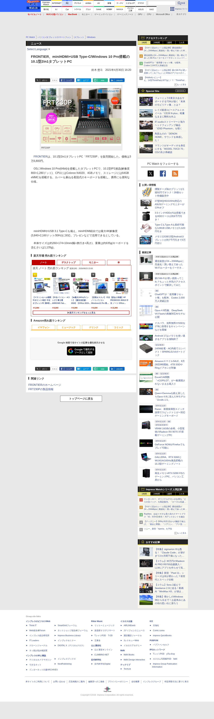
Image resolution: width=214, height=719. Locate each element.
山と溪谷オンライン (103, 650)
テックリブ (125, 665)
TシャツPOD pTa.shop (164, 654)
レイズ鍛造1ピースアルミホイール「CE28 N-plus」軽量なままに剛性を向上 (170, 113)
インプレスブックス (67, 659)
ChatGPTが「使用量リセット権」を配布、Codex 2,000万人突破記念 (170, 297)
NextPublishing (65, 664)
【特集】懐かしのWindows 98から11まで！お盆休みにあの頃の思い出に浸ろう (170, 600)
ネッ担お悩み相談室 (38, 650)
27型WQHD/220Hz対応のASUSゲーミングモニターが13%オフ (169, 204)
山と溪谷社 (96, 645)
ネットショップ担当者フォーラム (73, 630)
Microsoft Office (163, 14)
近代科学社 (96, 660)
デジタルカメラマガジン (40, 660)
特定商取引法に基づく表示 (177, 681)
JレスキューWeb (131, 640)
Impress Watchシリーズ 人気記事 (164, 489)
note (102, 80)
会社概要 (135, 681)
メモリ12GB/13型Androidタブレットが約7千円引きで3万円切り (170, 240)
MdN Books (129, 655)
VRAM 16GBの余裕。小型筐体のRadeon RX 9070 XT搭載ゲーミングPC (170, 431)
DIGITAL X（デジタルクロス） (71, 645)
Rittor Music (97, 621)
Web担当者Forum (37, 630)
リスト (54, 80)
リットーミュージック (104, 625)
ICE (151, 621)
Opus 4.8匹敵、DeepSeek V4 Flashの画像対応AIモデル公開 (170, 313)
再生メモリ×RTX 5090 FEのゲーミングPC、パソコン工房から (170, 476)
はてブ (86, 80)
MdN (122, 650)
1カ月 (181, 42)
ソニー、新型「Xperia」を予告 (158, 529)
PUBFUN (154, 640)
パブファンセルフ (161, 645)
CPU (149, 14)
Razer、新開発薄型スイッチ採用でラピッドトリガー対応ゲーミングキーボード (170, 412)
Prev (35, 290)
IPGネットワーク (157, 650)
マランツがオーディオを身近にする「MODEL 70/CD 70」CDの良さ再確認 (170, 148)
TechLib (127, 669)
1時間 (144, 42)
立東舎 (97, 640)
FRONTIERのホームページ (44, 384)
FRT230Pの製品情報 (41, 389)
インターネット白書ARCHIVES (43, 670)
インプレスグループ (152, 681)
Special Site (152, 91)
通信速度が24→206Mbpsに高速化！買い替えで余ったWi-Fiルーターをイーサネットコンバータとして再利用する (165, 58)
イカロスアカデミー (133, 645)
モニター (86, 14)
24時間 (156, 42)
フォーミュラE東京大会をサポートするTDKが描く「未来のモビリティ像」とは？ (170, 101)
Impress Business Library (69, 635)
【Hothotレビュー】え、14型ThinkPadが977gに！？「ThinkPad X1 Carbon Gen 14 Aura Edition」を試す (164, 80)
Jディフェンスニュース (134, 630)
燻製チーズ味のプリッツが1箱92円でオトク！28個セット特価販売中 (169, 192)
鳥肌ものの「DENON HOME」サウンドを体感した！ (169, 137)
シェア (69, 80)
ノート (43, 262)
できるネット (35, 665)
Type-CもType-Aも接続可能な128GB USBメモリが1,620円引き (170, 228)
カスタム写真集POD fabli (165, 659)
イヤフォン (43, 327)
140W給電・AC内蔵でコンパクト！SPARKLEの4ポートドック (170, 351)
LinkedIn (119, 80)
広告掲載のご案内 (77, 681)
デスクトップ (69, 262)
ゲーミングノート (125, 14)
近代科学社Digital (102, 664)
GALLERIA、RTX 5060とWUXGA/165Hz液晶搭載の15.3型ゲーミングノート (169, 460)
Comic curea (159, 630)
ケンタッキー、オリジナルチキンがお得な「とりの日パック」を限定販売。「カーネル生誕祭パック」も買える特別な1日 (165, 502)
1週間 (169, 42)
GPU (140, 14)
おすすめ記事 (153, 542)
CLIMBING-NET (101, 655)
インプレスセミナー (67, 640)
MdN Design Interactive (134, 660)
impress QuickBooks (162, 635)
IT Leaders (34, 640)
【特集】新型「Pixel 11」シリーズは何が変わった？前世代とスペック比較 (170, 576)
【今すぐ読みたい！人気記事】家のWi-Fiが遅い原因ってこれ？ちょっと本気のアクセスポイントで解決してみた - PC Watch (165, 73)
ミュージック (69, 327)
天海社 (156, 625)
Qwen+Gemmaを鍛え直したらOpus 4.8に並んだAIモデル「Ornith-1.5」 (170, 396)
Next (126, 290)
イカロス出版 (126, 621)
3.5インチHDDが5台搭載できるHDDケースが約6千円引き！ (170, 216)
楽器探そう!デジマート (104, 630)
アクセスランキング (156, 38)
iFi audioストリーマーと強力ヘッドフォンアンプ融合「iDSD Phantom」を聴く (170, 125)
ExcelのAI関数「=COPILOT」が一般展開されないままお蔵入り (170, 380)
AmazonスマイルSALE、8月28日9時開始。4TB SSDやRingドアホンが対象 (170, 364)
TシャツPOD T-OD (103, 635)
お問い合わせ (59, 681)
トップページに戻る (81, 398)
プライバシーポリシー (118, 681)
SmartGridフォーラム (67, 625)
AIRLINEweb (129, 625)
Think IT (32, 625)
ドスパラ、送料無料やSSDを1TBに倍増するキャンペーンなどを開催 (170, 326)
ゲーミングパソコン (103, 14)
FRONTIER (40, 156)
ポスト (45, 80)
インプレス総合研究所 (39, 635)
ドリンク (93, 327)
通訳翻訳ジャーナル (133, 635)
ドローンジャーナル (38, 645)
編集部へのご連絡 (96, 681)
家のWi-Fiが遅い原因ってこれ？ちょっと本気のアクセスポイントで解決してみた (170, 281)
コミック (118, 327)
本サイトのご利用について (38, 681)
